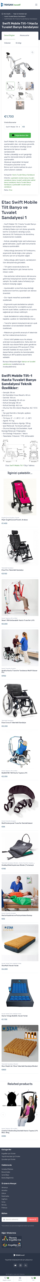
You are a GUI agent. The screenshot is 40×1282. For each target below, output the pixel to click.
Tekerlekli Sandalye (7, 568)
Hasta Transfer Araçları (9, 668)
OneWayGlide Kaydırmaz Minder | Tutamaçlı (18, 865)
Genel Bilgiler (9, 35)
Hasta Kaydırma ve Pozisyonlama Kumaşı (17, 915)
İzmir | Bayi (5, 1175)
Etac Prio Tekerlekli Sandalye (12, 570)
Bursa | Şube (6, 1172)
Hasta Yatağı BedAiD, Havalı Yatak (15, 1016)
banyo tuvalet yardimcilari (21, 180)
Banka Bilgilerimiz (8, 1178)
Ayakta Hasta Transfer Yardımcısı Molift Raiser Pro (19, 671)
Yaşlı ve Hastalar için (20, 14)
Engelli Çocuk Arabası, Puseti (10, 517)
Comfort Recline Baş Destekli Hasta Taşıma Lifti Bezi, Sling (20, 1132)
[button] (32, 52)
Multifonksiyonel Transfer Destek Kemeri (17, 823)
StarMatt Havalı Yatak (10, 966)
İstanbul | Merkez (7, 1169)
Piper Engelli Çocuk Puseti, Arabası (15, 520)
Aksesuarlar (24, 35)
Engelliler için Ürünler (9, 1154)
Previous (3, 1114)
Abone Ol (32, 1219)
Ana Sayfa (7, 14)
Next (36, 1114)
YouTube (15, 1265)
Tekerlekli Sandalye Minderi (10, 863)
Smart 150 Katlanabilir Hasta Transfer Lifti (18, 620)
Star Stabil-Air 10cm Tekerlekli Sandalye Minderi (20, 1066)
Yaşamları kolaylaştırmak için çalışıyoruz (19, 1260)
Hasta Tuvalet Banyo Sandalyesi (14, 16)
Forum (26, 1265)
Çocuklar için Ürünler (8, 1159)
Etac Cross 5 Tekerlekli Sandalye (14, 723)
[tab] (9, 35)
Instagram (20, 1265)
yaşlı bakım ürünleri (17, 178)
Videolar (7, 43)
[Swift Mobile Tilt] (13, 126)
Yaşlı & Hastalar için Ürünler (11, 1156)
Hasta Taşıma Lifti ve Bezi (9, 618)
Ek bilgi (18, 43)
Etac (10, 190)
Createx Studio (29, 1274)
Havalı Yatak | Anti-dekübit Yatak (11, 963)
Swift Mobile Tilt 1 (17, 465)
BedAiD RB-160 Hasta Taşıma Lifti (14, 773)
